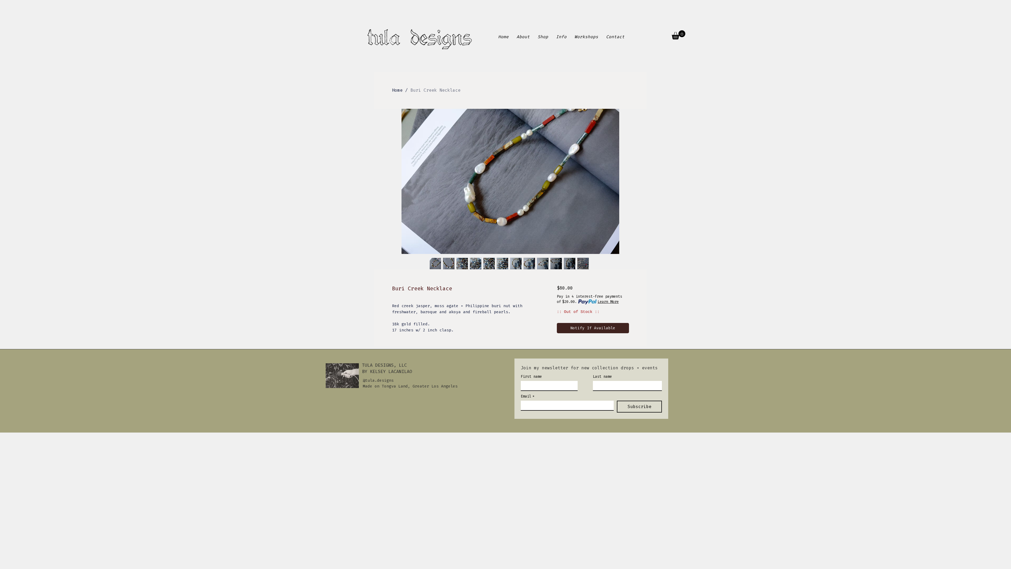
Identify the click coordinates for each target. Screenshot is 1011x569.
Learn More (608, 302)
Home (397, 90)
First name (531, 376)
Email (527, 396)
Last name (602, 376)
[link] (678, 35)
